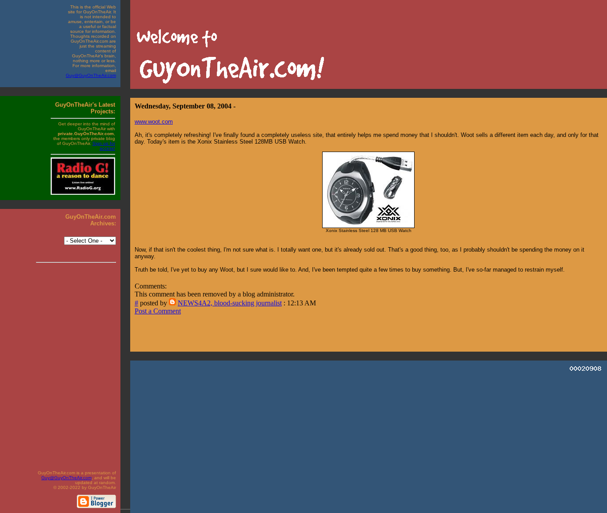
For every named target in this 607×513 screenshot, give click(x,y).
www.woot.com (154, 121)
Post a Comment (158, 311)
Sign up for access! (103, 146)
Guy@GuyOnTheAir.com (91, 75)
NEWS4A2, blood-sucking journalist (230, 303)
